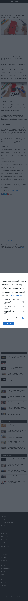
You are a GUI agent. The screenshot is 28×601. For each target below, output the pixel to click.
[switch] (23, 302)
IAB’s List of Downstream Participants (15, 295)
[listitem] (14, 299)
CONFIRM (8, 323)
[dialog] (14, 300)
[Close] (25, 276)
